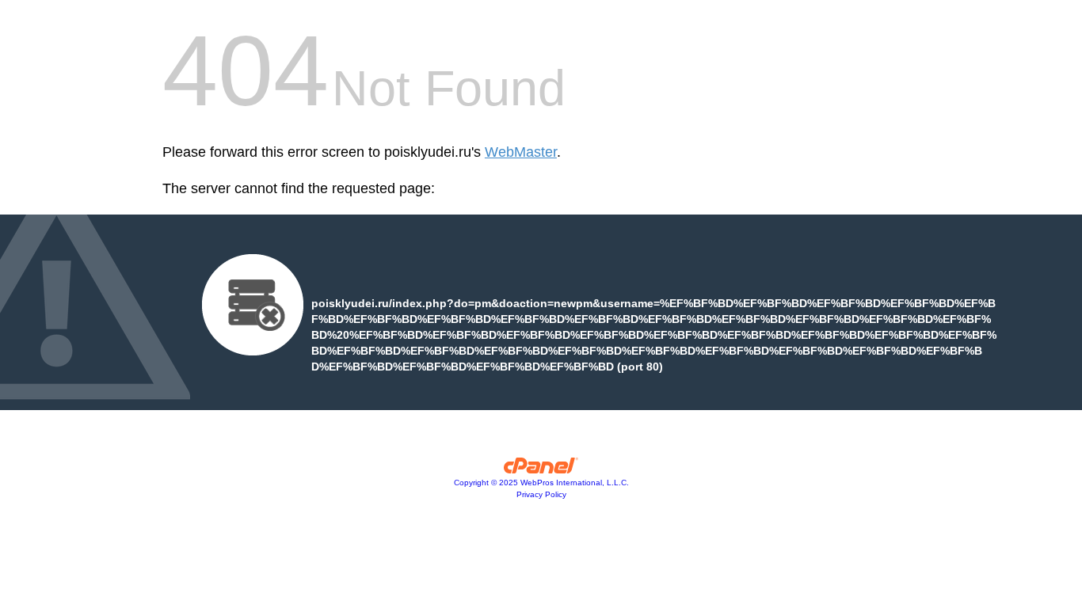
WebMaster (521, 152)
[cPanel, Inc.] (541, 469)
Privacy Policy (541, 494)
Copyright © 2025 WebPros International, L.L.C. (541, 482)
